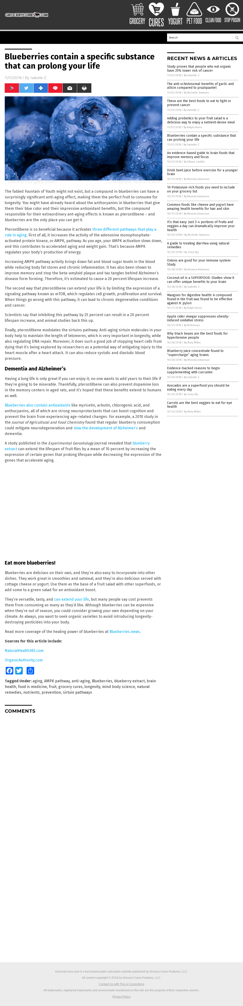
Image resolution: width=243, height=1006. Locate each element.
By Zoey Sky (191, 252)
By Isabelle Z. (192, 75)
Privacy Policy (121, 996)
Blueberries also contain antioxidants (37, 405)
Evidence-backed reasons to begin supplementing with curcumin (193, 370)
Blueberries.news (124, 631)
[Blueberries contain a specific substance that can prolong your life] (26, 18)
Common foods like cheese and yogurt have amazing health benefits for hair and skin (200, 207)
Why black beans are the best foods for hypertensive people (197, 336)
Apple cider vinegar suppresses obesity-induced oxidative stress (198, 318)
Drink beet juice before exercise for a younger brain (202, 172)
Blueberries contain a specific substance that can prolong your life (201, 138)
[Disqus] (83, 776)
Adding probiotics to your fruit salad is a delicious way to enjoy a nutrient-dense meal (201, 120)
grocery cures (70, 686)
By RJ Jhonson (192, 325)
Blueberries (102, 681)
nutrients (31, 692)
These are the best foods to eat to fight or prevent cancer (199, 103)
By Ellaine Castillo (194, 161)
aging (37, 681)
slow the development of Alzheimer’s (106, 428)
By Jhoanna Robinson (196, 269)
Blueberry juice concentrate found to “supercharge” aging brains (195, 353)
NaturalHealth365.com (24, 650)
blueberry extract (129, 681)
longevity (92, 686)
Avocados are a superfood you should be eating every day (198, 388)
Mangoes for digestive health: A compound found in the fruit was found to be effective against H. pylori (199, 299)
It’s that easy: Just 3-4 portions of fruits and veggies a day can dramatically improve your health (201, 226)
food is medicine (32, 686)
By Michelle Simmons (196, 92)
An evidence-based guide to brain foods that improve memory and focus (200, 155)
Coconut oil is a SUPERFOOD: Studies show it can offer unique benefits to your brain (200, 280)
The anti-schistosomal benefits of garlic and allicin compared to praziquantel (200, 86)
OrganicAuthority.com (24, 660)
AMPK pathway (57, 681)
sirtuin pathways (77, 692)
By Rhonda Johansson (196, 179)
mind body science (118, 686)
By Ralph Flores (193, 127)
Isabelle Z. (38, 78)
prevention (51, 692)
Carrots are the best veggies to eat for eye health (199, 405)
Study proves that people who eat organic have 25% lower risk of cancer (199, 69)
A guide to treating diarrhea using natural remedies (198, 245)
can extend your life (71, 599)
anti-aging (81, 681)
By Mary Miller (192, 342)
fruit (52, 686)
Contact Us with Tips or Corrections (121, 984)
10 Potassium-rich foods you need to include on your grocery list (201, 189)
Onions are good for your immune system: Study (199, 262)
